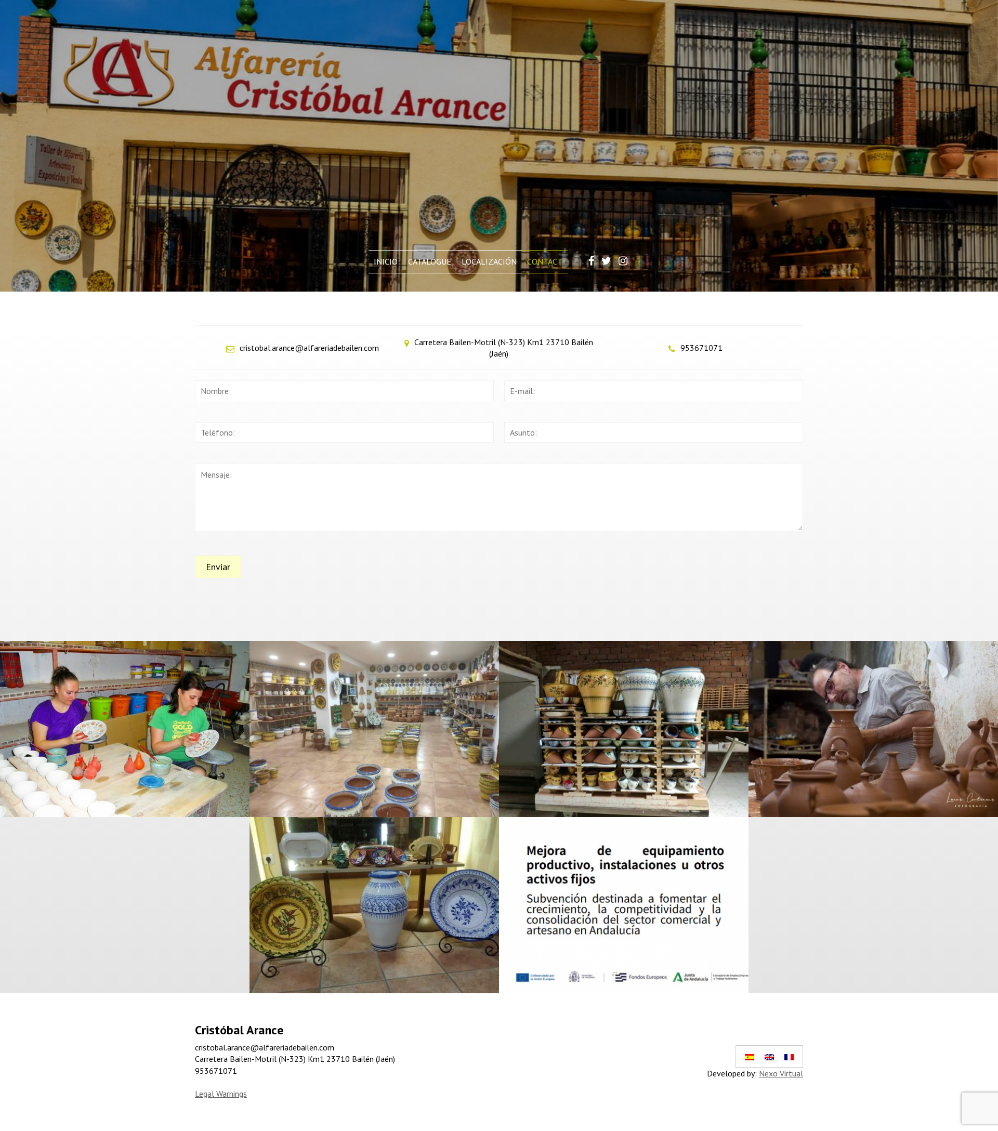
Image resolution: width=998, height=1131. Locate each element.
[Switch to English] (769, 1056)
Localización (489, 261)
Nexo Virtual (781, 1073)
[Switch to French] (789, 1056)
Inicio (386, 261)
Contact (544, 261)
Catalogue (429, 261)
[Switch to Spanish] (749, 1056)
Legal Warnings (221, 1093)
